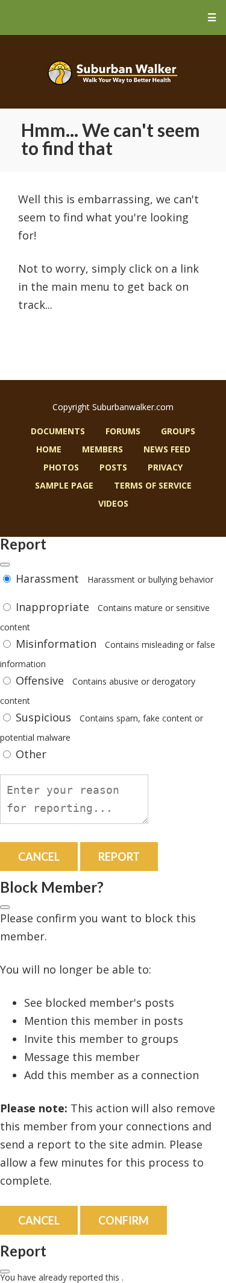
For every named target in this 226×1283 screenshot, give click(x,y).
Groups (178, 431)
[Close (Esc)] (5, 564)
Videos (113, 503)
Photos (61, 467)
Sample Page (64, 485)
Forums (122, 431)
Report (119, 856)
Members (102, 449)
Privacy (165, 467)
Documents (58, 431)
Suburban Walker (113, 72)
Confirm (123, 1220)
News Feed (166, 449)
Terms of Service (153, 485)
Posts (113, 467)
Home (48, 449)
